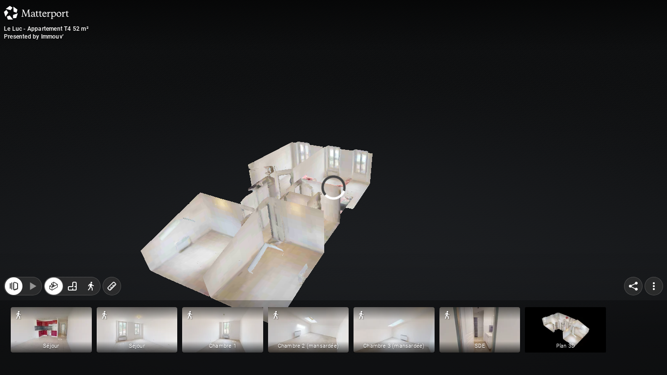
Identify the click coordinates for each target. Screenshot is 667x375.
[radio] (53, 291)
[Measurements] (112, 291)
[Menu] (654, 291)
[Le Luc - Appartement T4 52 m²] (333, 187)
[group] (72, 291)
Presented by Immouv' (33, 36)
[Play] (32, 291)
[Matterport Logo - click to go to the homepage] (36, 12)
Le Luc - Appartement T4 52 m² (46, 28)
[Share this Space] (633, 291)
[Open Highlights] (13, 291)
